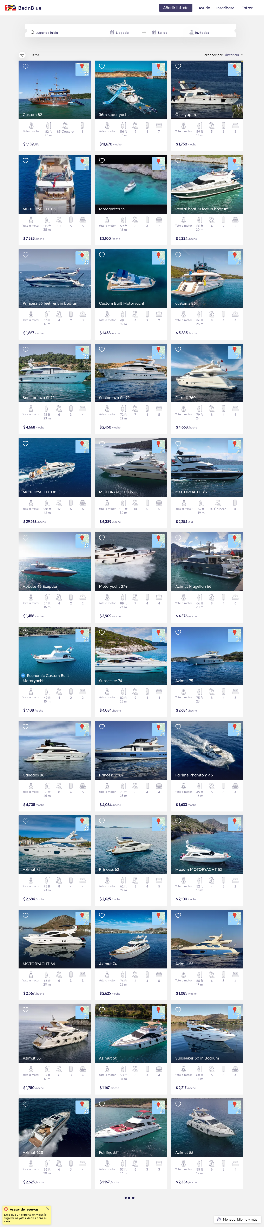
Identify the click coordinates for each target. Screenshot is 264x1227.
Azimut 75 (184, 680)
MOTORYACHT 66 (39, 963)
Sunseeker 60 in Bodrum (197, 1058)
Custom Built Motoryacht (121, 303)
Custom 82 (32, 114)
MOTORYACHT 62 (191, 491)
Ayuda (204, 7)
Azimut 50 (108, 1058)
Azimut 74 (108, 963)
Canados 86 (33, 775)
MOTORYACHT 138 (39, 491)
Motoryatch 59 (112, 208)
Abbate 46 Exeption (40, 586)
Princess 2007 (111, 775)
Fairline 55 (108, 1152)
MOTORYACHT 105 (116, 491)
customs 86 (185, 303)
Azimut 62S (33, 1152)
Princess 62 (109, 869)
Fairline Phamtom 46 (194, 775)
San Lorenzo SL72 (38, 397)
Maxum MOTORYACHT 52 (198, 869)
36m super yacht (114, 114)
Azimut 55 (184, 963)
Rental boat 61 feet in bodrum (202, 208)
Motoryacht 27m (113, 586)
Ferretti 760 (185, 397)
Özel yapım (185, 114)
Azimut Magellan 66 (193, 586)
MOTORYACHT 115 (39, 208)
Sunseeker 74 (110, 680)
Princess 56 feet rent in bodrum (51, 303)
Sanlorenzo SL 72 (114, 397)
